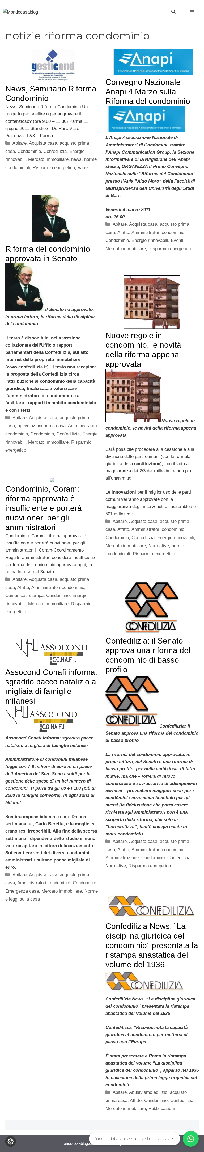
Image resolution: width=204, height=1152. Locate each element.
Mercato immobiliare (48, 159)
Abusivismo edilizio (148, 1092)
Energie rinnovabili (149, 240)
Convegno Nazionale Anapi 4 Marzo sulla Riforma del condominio (147, 92)
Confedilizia (55, 151)
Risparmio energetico (54, 167)
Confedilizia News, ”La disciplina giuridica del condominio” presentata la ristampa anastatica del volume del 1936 (151, 945)
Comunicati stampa (24, 595)
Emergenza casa (22, 891)
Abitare (19, 143)
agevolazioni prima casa (42, 425)
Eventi (177, 240)
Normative (158, 545)
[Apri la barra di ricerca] (173, 12)
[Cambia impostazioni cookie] (10, 1141)
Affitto (123, 232)
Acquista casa (43, 143)
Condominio (29, 151)
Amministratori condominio (157, 232)
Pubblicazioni (161, 1108)
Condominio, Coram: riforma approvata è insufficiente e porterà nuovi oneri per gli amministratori (43, 508)
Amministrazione (122, 857)
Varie (83, 167)
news (76, 159)
